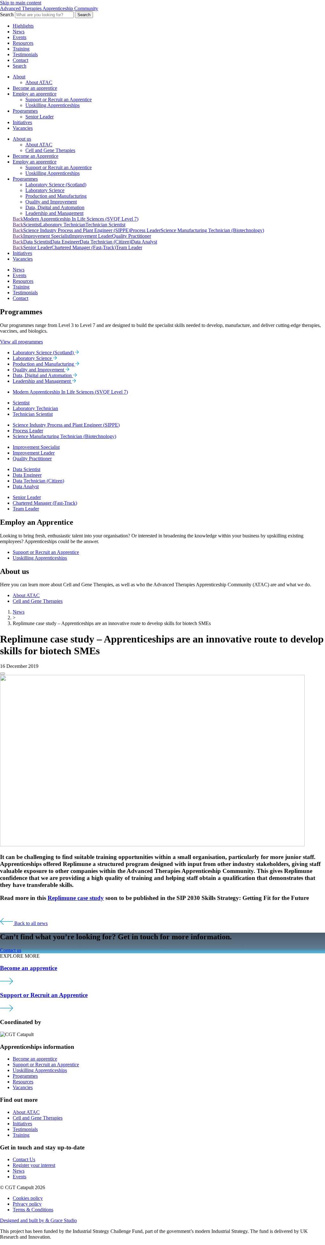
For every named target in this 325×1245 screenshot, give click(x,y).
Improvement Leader (91, 236)
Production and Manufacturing (56, 196)
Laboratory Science (44, 190)
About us (22, 139)
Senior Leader (39, 116)
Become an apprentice (35, 88)
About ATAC (38, 82)
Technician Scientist (105, 224)
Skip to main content (20, 2)
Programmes (25, 111)
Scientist (31, 224)
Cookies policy (28, 1198)
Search (83, 14)
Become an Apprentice (35, 156)
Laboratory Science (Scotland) (55, 184)
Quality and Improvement (51, 201)
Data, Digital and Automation (54, 207)
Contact (20, 60)
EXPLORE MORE (20, 956)
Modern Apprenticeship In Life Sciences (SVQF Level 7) (80, 219)
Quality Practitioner (131, 236)
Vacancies (23, 128)
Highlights (23, 26)
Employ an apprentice (34, 94)
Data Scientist (37, 241)
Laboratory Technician (62, 224)
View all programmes (21, 341)
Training (21, 48)
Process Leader (145, 230)
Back (18, 219)
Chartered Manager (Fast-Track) (83, 247)
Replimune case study (76, 898)
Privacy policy (27, 1204)
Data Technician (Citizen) (105, 241)
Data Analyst (144, 241)
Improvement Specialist (46, 236)
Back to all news (30, 923)
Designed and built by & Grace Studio (38, 1220)
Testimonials (25, 54)
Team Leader (129, 247)
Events (19, 37)
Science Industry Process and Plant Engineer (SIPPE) (76, 230)
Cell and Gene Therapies (50, 150)
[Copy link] (2, 674)
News (18, 31)
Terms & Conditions (33, 1209)
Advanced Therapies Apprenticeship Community (49, 8)
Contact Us (24, 1159)
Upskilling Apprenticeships (52, 105)
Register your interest (34, 1165)
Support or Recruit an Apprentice (58, 99)
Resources (23, 43)
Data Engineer (65, 241)
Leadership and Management (54, 213)
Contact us (10, 950)
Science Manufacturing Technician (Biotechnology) (212, 230)
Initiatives (22, 122)
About (19, 76)
